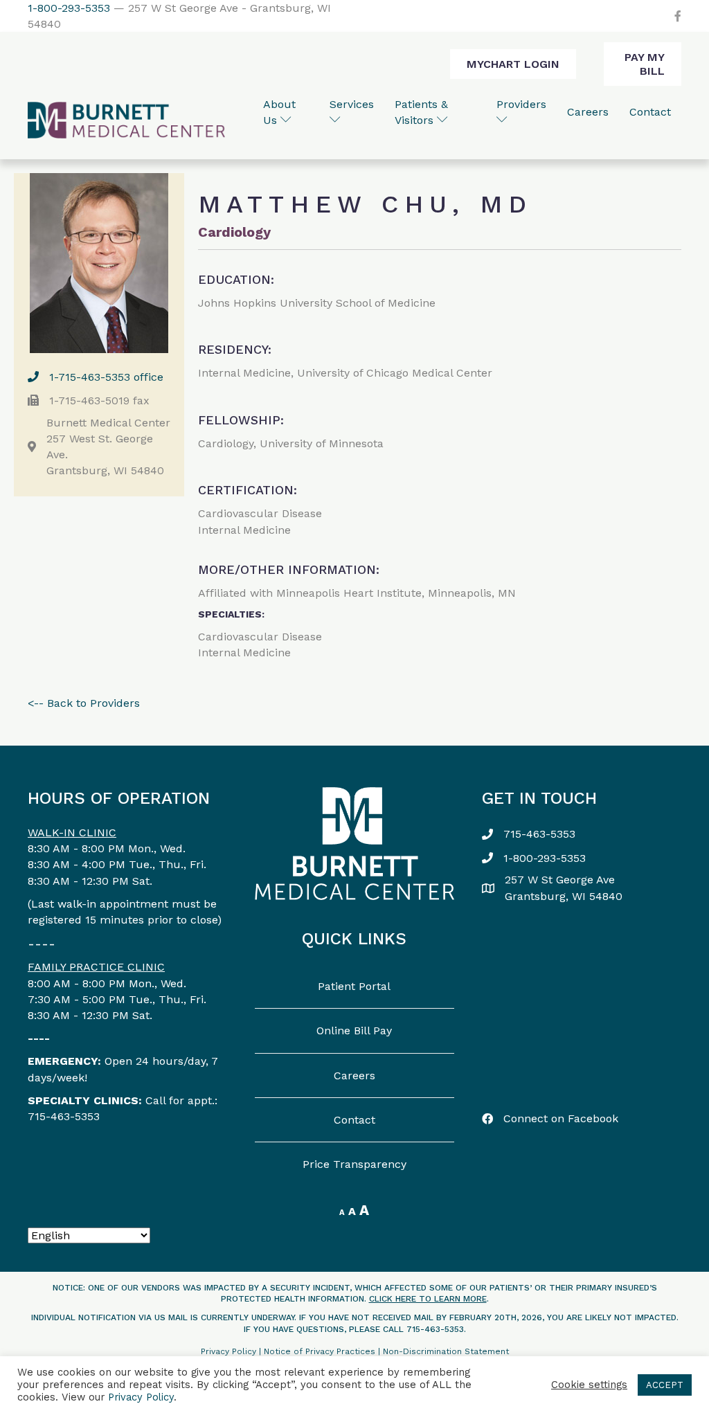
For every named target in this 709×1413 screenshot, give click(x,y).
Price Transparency (354, 1164)
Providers (521, 104)
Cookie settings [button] (589, 1384)
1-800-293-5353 (69, 8)
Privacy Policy (228, 1351)
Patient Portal (354, 986)
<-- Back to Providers (84, 703)
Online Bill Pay (354, 1030)
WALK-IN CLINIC (72, 832)
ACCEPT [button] (664, 1385)
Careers (588, 111)
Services (352, 104)
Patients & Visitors (421, 112)
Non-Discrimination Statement (446, 1351)
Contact (650, 111)
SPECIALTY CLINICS (83, 1100)
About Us (279, 112)
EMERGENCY (63, 1061)
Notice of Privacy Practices (319, 1351)
